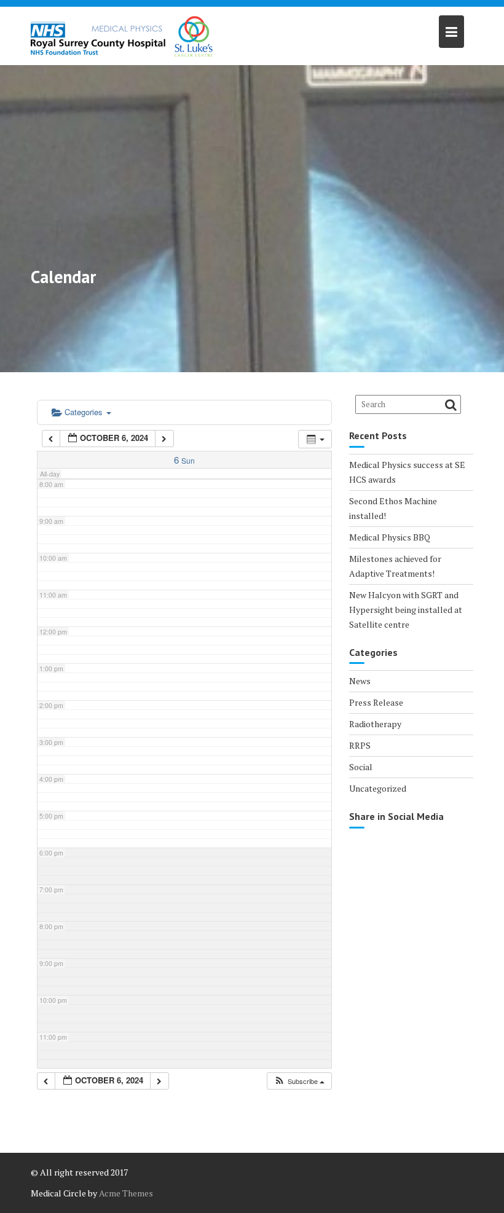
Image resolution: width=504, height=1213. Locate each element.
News (360, 681)
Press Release (376, 702)
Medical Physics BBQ (389, 537)
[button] (299, 1081)
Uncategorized (377, 788)
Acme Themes (126, 1193)
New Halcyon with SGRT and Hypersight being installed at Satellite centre (405, 609)
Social (360, 767)
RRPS (360, 745)
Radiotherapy (375, 724)
